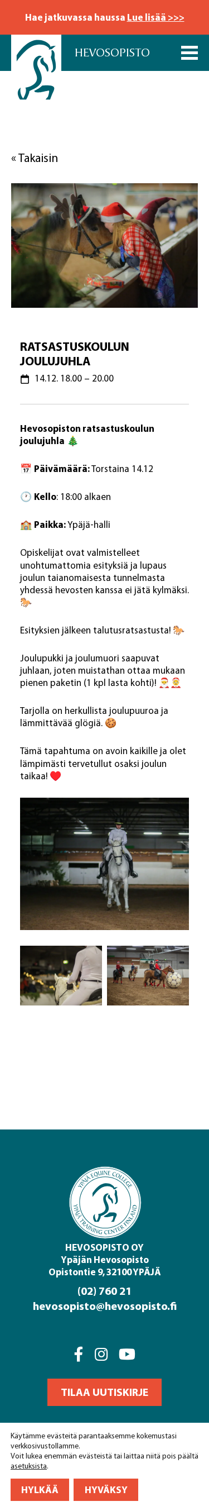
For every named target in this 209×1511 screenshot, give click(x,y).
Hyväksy (106, 1489)
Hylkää (40, 1489)
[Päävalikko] (189, 53)
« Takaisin (34, 158)
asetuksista (29, 1466)
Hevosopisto (112, 53)
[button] (104, 1392)
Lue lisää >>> (155, 17)
